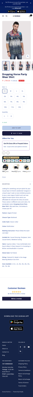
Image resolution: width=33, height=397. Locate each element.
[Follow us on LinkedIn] (20, 351)
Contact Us (5, 352)
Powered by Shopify (18, 391)
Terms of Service (23, 382)
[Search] (6, 16)
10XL (5, 107)
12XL (19, 107)
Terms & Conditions (24, 370)
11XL (12, 107)
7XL (11, 102)
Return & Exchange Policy (24, 375)
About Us (5, 348)
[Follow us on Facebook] (20, 347)
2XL (5, 96)
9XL (24, 102)
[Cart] (30, 16)
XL (22, 91)
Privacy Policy (22, 367)
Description (6, 184)
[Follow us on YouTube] (29, 347)
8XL (18, 102)
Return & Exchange (24, 379)
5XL (24, 96)
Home (4, 345)
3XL (11, 96)
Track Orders (22, 386)
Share (4, 177)
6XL (5, 102)
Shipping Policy (23, 364)
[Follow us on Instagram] (24, 347)
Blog (3, 355)
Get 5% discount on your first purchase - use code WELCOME (17, 3)
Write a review (16, 299)
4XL (18, 96)
